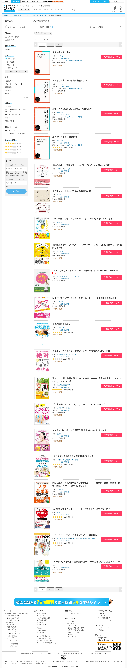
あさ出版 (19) (9, 106)
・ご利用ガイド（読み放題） (75, 630)
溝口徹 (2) (8, 87)
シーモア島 (34, 1)
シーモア (7, 1)
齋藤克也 (60, 276)
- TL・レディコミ (12, 622)
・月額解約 (39, 628)
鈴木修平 (60, 354)
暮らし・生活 (12, 68)
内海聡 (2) (8, 93)
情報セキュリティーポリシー (55, 653)
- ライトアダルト (11, 640)
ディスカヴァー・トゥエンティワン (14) (15, 111)
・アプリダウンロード (73, 613)
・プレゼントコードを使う (44, 638)
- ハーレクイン (11, 631)
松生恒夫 (60, 56)
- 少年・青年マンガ (12, 616)
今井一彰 (67, 408)
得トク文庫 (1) (10, 121)
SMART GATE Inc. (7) (12, 115)
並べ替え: (93, 27)
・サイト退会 (39, 632)
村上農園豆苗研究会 (63, 385)
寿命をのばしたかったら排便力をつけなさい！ (73, 109)
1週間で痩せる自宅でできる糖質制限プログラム (73, 456)
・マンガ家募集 (102, 616)
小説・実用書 (9, 62)
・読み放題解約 (40, 630)
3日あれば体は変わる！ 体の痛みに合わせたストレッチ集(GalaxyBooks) (85, 270)
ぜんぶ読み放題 (13, 37)
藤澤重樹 (67, 538)
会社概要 (23, 653)
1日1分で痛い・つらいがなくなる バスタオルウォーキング (78, 404)
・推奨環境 (69, 634)
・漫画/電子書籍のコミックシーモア (17, 613)
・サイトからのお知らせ (43, 640)
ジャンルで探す (24, 9)
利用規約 (29, 653)
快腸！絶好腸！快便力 (62, 52)
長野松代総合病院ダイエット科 (67, 460)
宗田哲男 (60, 538)
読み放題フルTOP (43, 15)
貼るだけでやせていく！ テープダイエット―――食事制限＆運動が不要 (84, 298)
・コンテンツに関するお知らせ (45, 643)
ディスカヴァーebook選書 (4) (15, 134)
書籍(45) (8, 49)
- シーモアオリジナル (13, 633)
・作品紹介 (100, 613)
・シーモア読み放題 (11, 644)
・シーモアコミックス (104, 620)
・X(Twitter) (100, 630)
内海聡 (59, 512)
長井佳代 (60, 169)
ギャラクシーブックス (71, 276)
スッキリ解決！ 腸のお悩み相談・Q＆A (70, 80)
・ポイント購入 (40, 616)
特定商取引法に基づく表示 (71, 653)
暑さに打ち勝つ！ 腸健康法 (64, 137)
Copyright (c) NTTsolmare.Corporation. (63, 666)
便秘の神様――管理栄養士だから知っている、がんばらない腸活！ (82, 165)
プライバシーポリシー (39, 653)
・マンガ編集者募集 (103, 618)
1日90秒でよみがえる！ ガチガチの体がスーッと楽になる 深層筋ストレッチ (86, 562)
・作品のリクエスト (72, 632)
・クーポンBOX (40, 625)
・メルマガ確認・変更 (42, 618)
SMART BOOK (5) (11, 131)
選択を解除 (11, 59)
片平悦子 (60, 565)
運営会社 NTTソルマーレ (99, 653)
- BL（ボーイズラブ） (13, 620)
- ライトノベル (11, 625)
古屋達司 (60, 408)
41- (59, 44)
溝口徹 (87, 538)
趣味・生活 (10, 65)
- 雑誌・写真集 (11, 627)
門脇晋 (93, 538)
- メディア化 (10, 638)
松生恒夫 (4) (9, 81)
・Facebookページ (103, 628)
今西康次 (81, 538)
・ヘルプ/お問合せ (72, 623)
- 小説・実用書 (11, 629)
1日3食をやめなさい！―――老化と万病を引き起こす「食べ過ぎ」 (82, 509)
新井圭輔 (74, 538)
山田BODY (60, 328)
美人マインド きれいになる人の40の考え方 (71, 191)
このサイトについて (85, 653)
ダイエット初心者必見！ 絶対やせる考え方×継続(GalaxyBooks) (81, 351)
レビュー (25, 1)
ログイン (117, 2)
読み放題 (16, 1)
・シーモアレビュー (11, 646)
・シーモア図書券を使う (43, 636)
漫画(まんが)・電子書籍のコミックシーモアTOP (19, 15)
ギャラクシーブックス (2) (13, 84)
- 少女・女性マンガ (12, 618)
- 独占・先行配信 (11, 636)
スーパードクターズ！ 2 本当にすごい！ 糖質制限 (74, 535)
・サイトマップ (71, 637)
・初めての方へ (71, 626)
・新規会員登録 (40, 613)
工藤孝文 (60, 490)
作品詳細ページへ (112, 57)
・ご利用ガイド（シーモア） (75, 628)
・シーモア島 (70, 621)
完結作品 (11, 40)
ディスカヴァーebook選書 (73, 60)
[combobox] (53, 9)
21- (50, 44)
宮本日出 (60, 222)
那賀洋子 (60, 434)
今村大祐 (60, 195)
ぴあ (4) (8, 118)
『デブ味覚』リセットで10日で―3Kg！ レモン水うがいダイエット (82, 219)
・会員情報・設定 (41, 620)
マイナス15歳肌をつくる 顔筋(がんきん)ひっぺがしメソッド (79, 430)
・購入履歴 (39, 622)
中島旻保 (60, 302)
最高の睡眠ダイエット (62, 324)
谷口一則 (67, 169)
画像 (51, 27)
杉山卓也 (60, 251)
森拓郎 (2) (8, 90)
